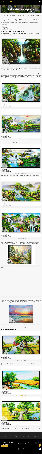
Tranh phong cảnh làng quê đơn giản (21, 395)
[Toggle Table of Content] (15, 24)
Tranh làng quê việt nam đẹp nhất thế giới (8, 29)
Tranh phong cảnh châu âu (6, 27)
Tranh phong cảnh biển (5, 28)
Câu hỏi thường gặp (20, 443)
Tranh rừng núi (4, 26)
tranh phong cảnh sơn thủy (7, 73)
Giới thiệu (12, 442)
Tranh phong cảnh (3, 19)
